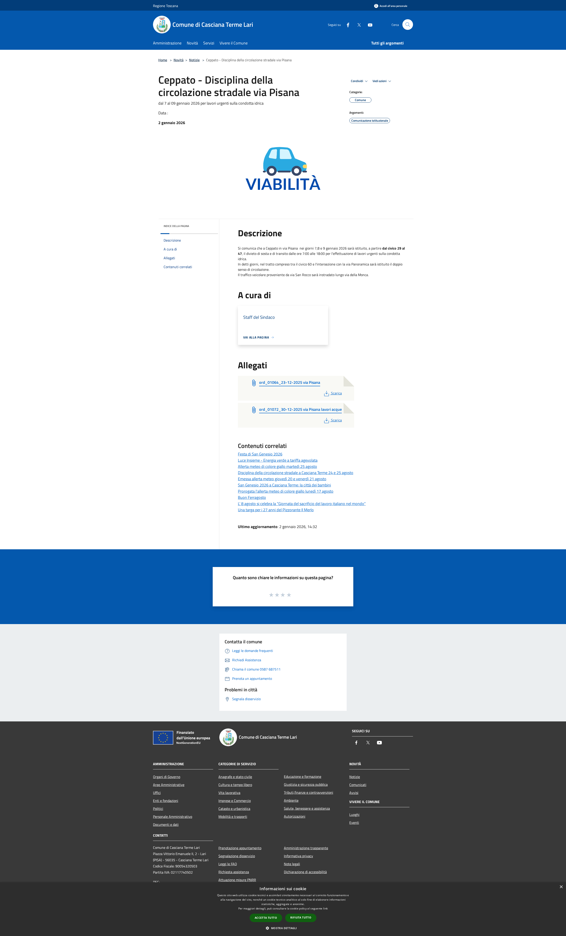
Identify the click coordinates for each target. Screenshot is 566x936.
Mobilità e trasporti (232, 816)
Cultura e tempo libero (235, 784)
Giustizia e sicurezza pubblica (306, 784)
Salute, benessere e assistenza (307, 808)
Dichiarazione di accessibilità (305, 871)
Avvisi (353, 792)
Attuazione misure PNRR (237, 879)
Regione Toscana (165, 5)
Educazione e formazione (302, 776)
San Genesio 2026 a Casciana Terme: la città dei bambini (284, 485)
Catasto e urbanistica (234, 808)
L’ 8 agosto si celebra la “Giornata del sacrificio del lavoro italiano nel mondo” (302, 504)
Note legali (292, 864)
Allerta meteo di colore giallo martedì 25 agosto (277, 466)
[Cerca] (407, 24)
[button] (283, 928)
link (325, 908)
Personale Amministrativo (172, 816)
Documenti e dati (166, 824)
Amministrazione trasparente (306, 848)
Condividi (357, 81)
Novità (179, 60)
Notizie (194, 60)
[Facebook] (346, 24)
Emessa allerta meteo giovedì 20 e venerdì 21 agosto (282, 479)
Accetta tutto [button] (266, 918)
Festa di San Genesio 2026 (260, 454)
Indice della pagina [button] (176, 226)
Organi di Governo (166, 776)
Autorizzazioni (294, 816)
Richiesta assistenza (233, 871)
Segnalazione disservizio (236, 856)
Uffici (157, 792)
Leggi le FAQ (227, 864)
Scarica (336, 393)
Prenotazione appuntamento (239, 848)
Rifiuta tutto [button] (300, 917)
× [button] (561, 887)
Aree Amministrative (168, 784)
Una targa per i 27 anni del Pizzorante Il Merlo (276, 510)
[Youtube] (368, 24)
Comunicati (357, 784)
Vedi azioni (380, 81)
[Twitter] (357, 24)
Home (162, 60)
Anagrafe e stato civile (235, 776)
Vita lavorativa (229, 792)
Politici (158, 808)
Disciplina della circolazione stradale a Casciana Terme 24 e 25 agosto (295, 473)
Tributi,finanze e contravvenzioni (308, 792)
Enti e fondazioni (165, 800)
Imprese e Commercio (234, 800)
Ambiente (291, 800)
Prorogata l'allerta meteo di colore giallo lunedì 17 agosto (285, 491)
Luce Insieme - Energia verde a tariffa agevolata (277, 460)
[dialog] (283, 909)
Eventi (354, 822)
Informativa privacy (298, 856)
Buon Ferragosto (252, 497)
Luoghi (354, 814)
